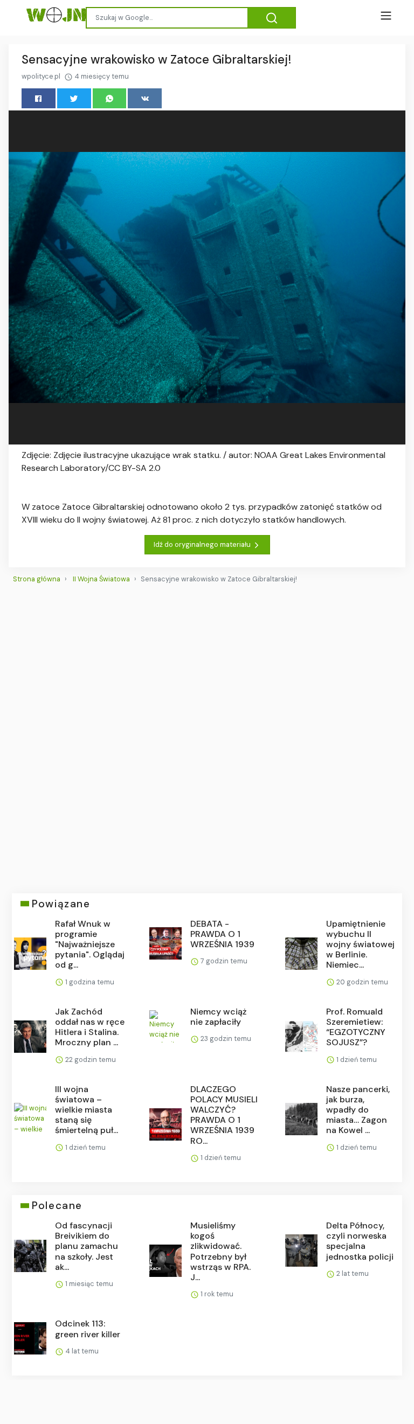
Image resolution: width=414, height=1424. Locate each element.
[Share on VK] (145, 98)
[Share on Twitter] (74, 98)
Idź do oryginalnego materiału (203, 544)
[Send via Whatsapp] (110, 98)
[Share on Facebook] (39, 98)
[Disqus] (207, 734)
